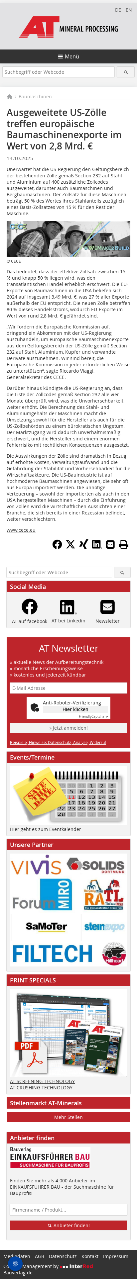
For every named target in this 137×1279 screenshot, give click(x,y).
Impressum (115, 1256)
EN (129, 10)
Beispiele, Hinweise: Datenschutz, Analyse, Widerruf (58, 742)
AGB (39, 1256)
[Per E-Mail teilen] (110, 544)
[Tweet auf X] (70, 547)
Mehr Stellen (68, 1117)
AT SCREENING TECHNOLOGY (42, 1081)
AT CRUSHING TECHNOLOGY (41, 1087)
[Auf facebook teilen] (57, 547)
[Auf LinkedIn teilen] (97, 547)
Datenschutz (63, 1256)
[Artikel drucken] (123, 544)
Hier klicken (75, 709)
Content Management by (31, 1266)
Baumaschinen (35, 96)
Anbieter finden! (71, 1225)
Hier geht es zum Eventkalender (45, 829)
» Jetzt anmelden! (68, 728)
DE (118, 10)
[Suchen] (125, 72)
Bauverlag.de (18, 1272)
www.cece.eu (21, 530)
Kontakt (89, 1256)
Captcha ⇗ (93, 716)
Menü (72, 56)
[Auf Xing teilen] (83, 547)
